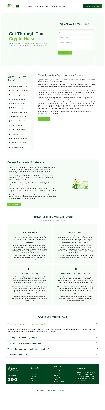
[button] (52, 324)
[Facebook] (12, 379)
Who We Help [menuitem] (56, 6)
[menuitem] (45, 6)
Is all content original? (17, 355)
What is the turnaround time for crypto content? (28, 349)
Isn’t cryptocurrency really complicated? (24, 338)
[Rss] (15, 379)
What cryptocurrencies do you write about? (26, 324)
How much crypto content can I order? (24, 343)
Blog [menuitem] (64, 6)
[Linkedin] (9, 379)
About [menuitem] (30, 6)
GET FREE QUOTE (65, 53)
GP (67, 390)
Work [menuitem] (36, 6)
